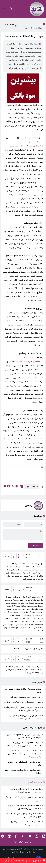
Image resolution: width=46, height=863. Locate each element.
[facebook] (8, 486)
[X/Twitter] (22, 836)
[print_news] (21, 487)
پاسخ (7, 556)
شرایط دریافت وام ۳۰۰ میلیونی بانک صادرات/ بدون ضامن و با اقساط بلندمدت (23, 744)
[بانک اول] (37, 9)
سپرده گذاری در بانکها (34, 27)
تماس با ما (18, 842)
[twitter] (12, 486)
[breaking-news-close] (43, 860)
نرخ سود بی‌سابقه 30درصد (32, 145)
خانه (40, 23)
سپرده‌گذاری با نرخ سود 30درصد (29, 361)
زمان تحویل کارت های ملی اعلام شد (25, 697)
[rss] (43, 836)
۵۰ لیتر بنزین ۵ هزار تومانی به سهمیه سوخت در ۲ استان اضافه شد (25, 717)
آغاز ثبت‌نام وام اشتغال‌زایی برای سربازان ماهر (24, 764)
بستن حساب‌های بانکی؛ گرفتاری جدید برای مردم (23, 691)
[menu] (5, 9)
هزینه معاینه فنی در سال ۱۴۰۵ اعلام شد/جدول (23, 799)
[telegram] (16, 486)
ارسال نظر (35, 545)
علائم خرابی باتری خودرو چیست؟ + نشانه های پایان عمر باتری (23, 815)
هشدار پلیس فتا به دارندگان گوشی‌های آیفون (22, 702)
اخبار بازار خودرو (34, 782)
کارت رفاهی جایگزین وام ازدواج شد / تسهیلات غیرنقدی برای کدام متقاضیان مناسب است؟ (24, 753)
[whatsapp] (4, 486)
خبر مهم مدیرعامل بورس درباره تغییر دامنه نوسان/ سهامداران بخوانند (22, 709)
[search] (10, 9)
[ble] (2, 836)
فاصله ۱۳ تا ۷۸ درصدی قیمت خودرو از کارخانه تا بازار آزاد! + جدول (24, 807)
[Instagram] (36, 836)
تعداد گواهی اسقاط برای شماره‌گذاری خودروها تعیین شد (25, 823)
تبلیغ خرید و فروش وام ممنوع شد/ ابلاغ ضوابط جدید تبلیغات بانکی (24, 736)
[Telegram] (29, 836)
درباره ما (28, 842)
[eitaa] (9, 836)
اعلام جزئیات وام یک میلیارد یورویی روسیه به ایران (23, 772)
